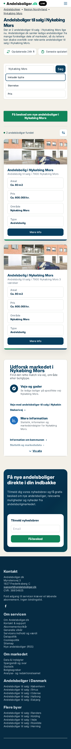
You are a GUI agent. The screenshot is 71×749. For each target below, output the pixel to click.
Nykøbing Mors (13, 13)
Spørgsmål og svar (15, 663)
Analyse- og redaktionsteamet (22, 673)
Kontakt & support (15, 623)
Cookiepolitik (11, 640)
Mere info (35, 232)
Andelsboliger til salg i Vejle (20, 719)
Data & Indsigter (13, 659)
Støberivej (16, 409)
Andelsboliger (12, 9)
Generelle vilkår (13, 629)
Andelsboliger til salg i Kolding (22, 716)
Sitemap (9, 643)
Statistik (9, 666)
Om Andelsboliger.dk (16, 619)
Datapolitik (10, 636)
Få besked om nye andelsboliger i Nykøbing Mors (35, 116)
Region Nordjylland (35, 9)
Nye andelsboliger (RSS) (19, 646)
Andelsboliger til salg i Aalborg (22, 696)
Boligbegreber (12, 669)
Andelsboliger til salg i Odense (22, 693)
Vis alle (37, 450)
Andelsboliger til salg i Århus (21, 689)
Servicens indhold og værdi (20, 633)
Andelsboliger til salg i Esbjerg (22, 699)
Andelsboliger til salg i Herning (22, 726)
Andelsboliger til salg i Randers (22, 712)
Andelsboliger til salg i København (24, 686)
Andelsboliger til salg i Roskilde (23, 722)
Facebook (6, 606)
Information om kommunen (27, 439)
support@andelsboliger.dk (20, 586)
